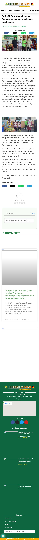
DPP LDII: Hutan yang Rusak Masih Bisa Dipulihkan (26, 485)
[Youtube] (26, 422)
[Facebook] (13, 422)
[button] (7, 33)
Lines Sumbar (31, 539)
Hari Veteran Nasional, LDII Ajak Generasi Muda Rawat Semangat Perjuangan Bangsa (25, 461)
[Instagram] (17, 422)
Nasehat (25, 10)
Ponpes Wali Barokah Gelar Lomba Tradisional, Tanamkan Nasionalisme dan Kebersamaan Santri (19, 294)
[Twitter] (22, 422)
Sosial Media (9, 527)
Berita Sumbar (14, 10)
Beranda (4, 10)
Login (33, 213)
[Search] (33, 531)
